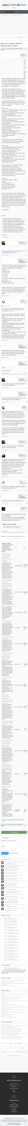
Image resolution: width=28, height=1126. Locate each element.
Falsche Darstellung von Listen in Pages (9, 1014)
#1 (26, 237)
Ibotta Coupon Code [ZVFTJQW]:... (11, 947)
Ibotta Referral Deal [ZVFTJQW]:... (10, 941)
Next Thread (18, 538)
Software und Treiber (14, 1104)
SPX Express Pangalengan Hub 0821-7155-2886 (10, 1028)
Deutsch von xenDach (20, 1118)
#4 (26, 340)
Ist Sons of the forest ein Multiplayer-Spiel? (12, 901)
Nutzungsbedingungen (21, 1051)
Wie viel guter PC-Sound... (9, 917)
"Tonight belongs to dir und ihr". (7, 982)
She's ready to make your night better (9, 985)
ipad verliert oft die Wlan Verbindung (8, 1004)
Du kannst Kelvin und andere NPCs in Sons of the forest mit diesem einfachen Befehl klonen (15, 866)
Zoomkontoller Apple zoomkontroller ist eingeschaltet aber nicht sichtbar (14, 1012)
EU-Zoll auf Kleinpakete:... (9, 926)
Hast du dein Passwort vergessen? (8, 850)
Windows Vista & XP (14, 1088)
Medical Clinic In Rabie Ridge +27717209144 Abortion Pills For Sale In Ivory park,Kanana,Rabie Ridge (14, 1026)
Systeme (14, 1108)
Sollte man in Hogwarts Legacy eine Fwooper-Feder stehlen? (14, 898)
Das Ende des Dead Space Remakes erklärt (12, 891)
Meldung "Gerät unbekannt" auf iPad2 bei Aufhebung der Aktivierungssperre (14, 1010)
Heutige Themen (4, 15)
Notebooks (14, 1110)
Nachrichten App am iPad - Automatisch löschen (11, 998)
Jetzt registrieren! (14, 832)
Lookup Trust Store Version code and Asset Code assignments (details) (14, 995)
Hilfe (8, 1051)
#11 (26, 476)
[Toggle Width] (3, 1048)
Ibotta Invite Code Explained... (10, 944)
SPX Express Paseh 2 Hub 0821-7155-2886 (9, 1032)
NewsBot (6, 919)
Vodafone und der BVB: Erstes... (10, 923)
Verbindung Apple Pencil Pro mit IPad (8, 1017)
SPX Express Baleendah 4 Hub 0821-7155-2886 (10, 1038)
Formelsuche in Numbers (6, 1015)
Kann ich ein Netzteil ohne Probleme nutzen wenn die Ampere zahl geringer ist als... (7, 743)
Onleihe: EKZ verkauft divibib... (10, 920)
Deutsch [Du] (22, 1048)
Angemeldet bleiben (14, 853)
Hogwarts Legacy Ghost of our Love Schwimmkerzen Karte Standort (14, 909)
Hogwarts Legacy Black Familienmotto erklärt (13, 878)
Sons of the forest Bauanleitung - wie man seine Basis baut (14, 881)
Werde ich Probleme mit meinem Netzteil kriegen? (7, 722)
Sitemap (12, 1051)
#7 (26, 387)
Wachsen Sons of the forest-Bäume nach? (12, 869)
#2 (26, 254)
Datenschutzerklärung (13, 1055)
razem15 (6, 939)
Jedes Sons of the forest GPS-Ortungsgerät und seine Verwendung (14, 888)
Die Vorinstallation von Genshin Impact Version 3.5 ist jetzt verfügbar (15, 862)
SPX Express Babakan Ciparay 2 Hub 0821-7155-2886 (12, 1037)
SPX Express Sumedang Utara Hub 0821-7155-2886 (11, 1029)
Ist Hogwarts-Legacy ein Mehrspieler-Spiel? (12, 875)
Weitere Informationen (15, 1123)
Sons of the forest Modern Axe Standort (12, 872)
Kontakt (4, 1051)
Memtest (23, 251)
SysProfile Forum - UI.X (11, 1048)
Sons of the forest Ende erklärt (10, 884)
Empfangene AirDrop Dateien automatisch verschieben (12, 996)
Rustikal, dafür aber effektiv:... (10, 929)
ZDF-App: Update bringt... (9, 950)
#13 (26, 503)
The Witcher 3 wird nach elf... (10, 935)
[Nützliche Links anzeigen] (26, 37)
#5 (26, 357)
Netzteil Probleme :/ (7, 804)
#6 (26, 373)
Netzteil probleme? (7, 606)
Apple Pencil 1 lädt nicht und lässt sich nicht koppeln (11, 1005)
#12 (26, 490)
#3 (26, 295)
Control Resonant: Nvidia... (9, 958)
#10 (26, 449)
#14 (26, 531)
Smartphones (14, 1111)
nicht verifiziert (4, 1003)
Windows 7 (14, 1086)
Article (5, 864)
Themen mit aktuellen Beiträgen (16, 15)
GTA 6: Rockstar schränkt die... (10, 932)
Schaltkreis (6, 968)
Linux (14, 1090)
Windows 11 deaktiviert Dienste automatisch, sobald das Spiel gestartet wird (14, 984)
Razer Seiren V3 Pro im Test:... (10, 953)
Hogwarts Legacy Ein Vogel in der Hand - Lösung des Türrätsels (14, 905)
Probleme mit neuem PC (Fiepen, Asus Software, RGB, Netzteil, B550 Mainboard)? (7, 656)
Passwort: (3, 846)
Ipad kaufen (3, 993)
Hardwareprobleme (14, 1106)
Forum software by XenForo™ (9, 1118)
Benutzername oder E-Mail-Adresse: (8, 840)
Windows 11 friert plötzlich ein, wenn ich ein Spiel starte (12, 980)
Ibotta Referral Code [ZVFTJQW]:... (11, 938)
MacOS (14, 1091)
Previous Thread (11, 538)
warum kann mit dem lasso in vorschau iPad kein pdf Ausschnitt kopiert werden (14, 1008)
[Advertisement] (14, 25)
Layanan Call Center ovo (6, 1024)
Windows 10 (11, 1085)
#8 (26, 401)
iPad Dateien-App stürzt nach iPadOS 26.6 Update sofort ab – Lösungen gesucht (14, 1001)
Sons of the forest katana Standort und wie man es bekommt (14, 895)
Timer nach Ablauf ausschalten (7, 999)
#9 (26, 436)
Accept (9, 1123)
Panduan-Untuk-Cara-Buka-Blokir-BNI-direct (10, 1036)
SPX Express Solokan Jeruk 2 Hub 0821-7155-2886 (11, 1031)
